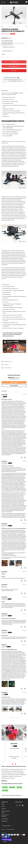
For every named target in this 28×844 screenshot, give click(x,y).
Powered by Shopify (10, 829)
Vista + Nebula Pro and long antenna (10, 131)
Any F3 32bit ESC (8, 135)
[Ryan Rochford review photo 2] (12, 563)
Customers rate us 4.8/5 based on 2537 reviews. (12, 795)
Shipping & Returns (8, 361)
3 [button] (14, 717)
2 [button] (12, 717)
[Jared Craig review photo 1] (5, 684)
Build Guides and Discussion (5, 815)
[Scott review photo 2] (12, 709)
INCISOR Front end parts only (9, 47)
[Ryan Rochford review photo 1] (5, 563)
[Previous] (2, 26)
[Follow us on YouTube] (22, 805)
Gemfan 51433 (9, 129)
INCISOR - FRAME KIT (7, 43)
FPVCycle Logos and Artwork (6, 812)
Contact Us (4, 808)
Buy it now (14, 70)
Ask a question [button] (14, 385)
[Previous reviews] (3, 80)
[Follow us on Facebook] (16, 805)
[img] (4, 394)
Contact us (6, 364)
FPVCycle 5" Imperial (10, 124)
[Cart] (25, 2)
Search (3, 804)
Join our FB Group (7, 367)
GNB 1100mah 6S (18, 126)
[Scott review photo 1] (5, 709)
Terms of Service (5, 818)
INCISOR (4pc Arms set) (19, 43)
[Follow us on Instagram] (19, 805)
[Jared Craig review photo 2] (12, 684)
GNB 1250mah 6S (10, 126)
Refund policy (4, 821)
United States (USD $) (6, 825)
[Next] (25, 26)
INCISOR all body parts (7, 50)
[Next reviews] (25, 80)
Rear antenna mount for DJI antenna (10, 133)
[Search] (4, 2)
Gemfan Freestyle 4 (18, 129)
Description (5, 90)
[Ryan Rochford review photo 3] (18, 563)
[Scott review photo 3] (18, 709)
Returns (3, 806)
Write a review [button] (14, 382)
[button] (4, 38)
